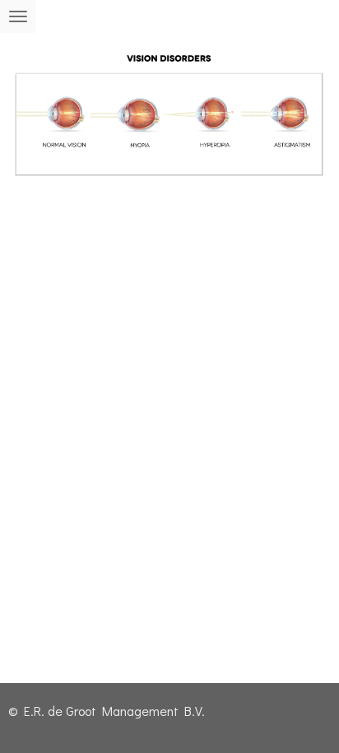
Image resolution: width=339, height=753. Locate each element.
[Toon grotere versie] (169, 120)
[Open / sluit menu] (18, 16)
